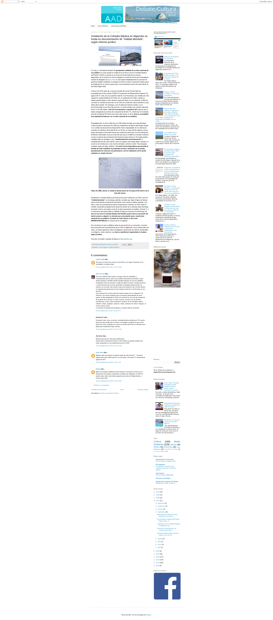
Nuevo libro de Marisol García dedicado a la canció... (167, 515)
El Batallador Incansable (165, 459)
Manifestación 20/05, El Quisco (165, 483)
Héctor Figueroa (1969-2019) (164, 475)
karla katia (99, 352)
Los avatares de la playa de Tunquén (170, 133)
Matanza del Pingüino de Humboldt (171, 57)
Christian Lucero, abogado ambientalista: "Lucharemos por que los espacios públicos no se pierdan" (172, 208)
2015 (158, 554)
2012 (158, 562)
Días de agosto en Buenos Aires (166, 461)
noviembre (161, 506)
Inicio (122, 389)
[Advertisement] (167, 324)
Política (157, 447)
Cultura (157, 441)
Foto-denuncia (157, 451)
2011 (158, 565)
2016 (158, 551)
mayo (160, 544)
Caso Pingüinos (103, 247)
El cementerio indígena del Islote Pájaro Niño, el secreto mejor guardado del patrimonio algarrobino (172, 152)
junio (159, 541)
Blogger (148, 615)
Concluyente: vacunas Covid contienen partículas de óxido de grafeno (166, 468)
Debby (98, 369)
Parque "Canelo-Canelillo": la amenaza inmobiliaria (171, 93)
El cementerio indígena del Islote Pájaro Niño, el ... (168, 520)
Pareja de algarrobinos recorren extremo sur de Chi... (168, 534)
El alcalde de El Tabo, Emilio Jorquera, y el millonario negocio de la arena (171, 76)
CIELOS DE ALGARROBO (118, 26)
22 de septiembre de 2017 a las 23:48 (109, 346)
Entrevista (168, 447)
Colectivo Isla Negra (163, 478)
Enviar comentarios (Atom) (110, 393)
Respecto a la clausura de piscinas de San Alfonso (172, 421)
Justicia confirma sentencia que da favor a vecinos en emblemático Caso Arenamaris (172, 228)
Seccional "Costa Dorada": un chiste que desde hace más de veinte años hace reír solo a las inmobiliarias (172, 189)
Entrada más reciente (99, 389)
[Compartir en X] (127, 244)
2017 (158, 500)
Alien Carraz (100, 274)
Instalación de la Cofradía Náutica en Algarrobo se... (168, 524)
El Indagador (160, 464)
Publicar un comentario (101, 385)
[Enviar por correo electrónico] (123, 244)
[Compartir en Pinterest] (131, 244)
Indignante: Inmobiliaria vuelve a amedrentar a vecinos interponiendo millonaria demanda (172, 170)
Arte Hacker (160, 473)
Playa (164, 451)
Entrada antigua (143, 389)
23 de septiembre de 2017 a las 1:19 (108, 362)
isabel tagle (100, 259)
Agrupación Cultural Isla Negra (167, 481)
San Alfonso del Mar (170, 449)
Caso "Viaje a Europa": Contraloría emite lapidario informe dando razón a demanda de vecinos (172, 386)
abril (159, 547)
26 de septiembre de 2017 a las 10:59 (109, 381)
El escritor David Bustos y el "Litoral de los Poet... (166, 529)
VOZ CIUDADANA (103, 26)
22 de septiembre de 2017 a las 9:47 (108, 311)
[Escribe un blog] (125, 244)
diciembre (161, 503)
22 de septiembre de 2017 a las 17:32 (109, 329)
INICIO (93, 26)
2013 (158, 560)
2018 (158, 498)
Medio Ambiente (114, 247)
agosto (160, 538)
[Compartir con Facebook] (129, 244)
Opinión (173, 445)
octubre (160, 509)
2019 (158, 495)
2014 (158, 557)
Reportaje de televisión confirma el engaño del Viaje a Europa (172, 405)
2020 (158, 492)
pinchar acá (127, 239)
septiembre (162, 512)
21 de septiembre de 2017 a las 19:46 (109, 267)
